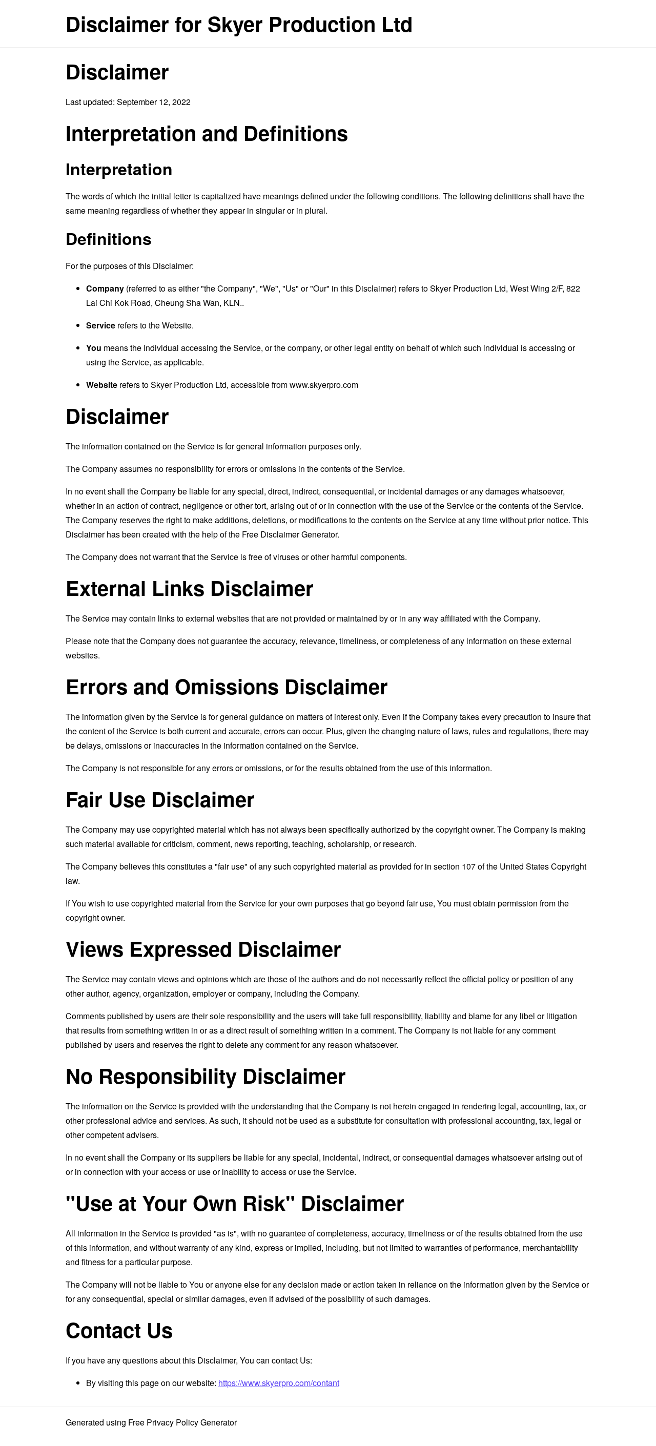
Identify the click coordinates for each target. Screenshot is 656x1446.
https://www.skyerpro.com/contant (278, 1383)
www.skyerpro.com (324, 384)
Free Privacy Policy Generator (182, 1422)
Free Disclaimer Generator (289, 534)
